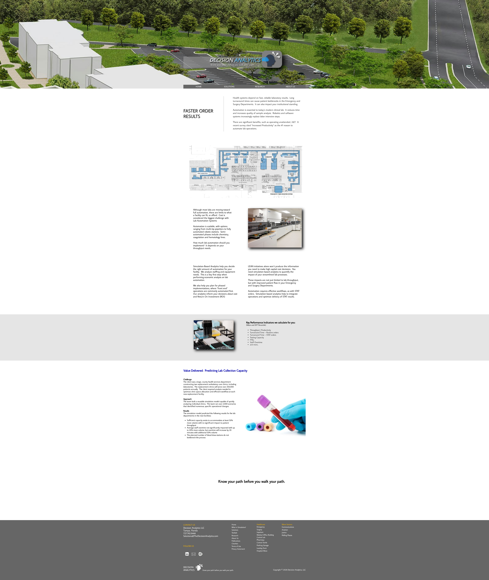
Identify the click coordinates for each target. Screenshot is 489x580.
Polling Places (287, 535)
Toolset (234, 532)
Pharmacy (260, 540)
